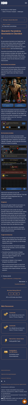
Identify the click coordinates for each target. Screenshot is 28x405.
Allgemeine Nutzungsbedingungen (8, 374)
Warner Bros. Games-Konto (16, 338)
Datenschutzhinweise (5, 370)
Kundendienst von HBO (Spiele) (8, 9)
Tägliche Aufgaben (5, 48)
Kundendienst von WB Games (13, 351)
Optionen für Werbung (6, 378)
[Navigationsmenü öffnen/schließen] (25, 3)
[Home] (4, 3)
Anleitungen (20, 11)
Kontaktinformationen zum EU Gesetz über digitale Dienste (13, 384)
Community (12, 312)
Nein (17, 293)
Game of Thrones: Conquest (9, 11)
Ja (10, 293)
